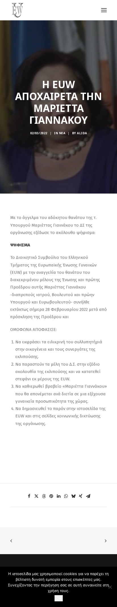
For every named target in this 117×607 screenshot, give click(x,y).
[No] (110, 587)
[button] (29, 496)
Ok (58, 598)
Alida (82, 133)
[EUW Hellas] (18, 10)
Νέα (62, 133)
